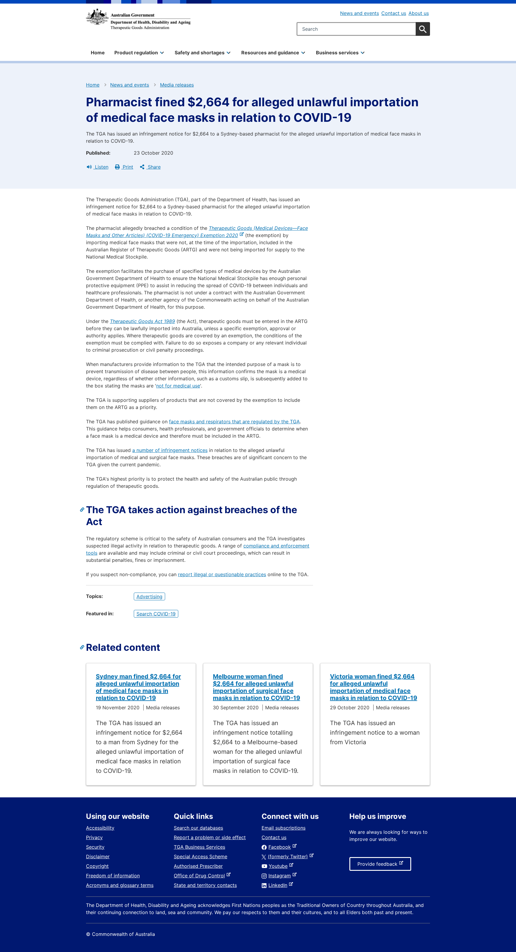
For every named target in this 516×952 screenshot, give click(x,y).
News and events (359, 13)
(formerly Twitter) (289, 856)
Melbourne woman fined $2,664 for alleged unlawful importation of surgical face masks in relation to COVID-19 (256, 687)
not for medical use (178, 386)
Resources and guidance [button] (270, 53)
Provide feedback (378, 866)
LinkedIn (279, 885)
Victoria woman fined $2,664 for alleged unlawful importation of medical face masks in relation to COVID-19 (373, 687)
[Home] (138, 19)
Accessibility (100, 828)
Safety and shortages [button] (200, 53)
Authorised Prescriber (198, 866)
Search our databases (198, 828)
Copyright (97, 866)
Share (153, 167)
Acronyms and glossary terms (119, 885)
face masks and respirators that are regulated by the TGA (234, 422)
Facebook (280, 847)
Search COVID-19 (156, 614)
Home (98, 53)
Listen (100, 167)
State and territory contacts (205, 885)
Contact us (393, 13)
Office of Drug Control (200, 876)
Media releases (177, 85)
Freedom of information (113, 876)
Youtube (279, 866)
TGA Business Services (199, 847)
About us (418, 13)
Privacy (94, 837)
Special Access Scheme (200, 856)
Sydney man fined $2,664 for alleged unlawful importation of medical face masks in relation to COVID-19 (138, 687)
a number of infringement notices (170, 450)
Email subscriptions (283, 828)
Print (127, 167)
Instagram (280, 876)
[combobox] (363, 29)
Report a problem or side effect (210, 837)
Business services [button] (337, 53)
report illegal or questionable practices (222, 574)
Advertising (149, 596)
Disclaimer (98, 856)
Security (95, 847)
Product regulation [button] (136, 53)
